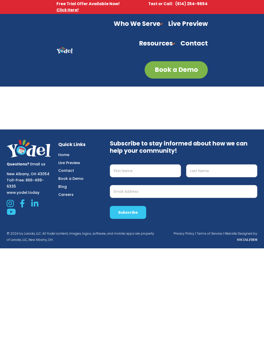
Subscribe (128, 212)
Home (63, 154)
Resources (156, 43)
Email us (37, 164)
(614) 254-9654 (191, 3)
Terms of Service (209, 233)
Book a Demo (71, 178)
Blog (62, 186)
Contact (194, 43)
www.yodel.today (23, 192)
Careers (65, 194)
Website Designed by (241, 233)
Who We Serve (137, 23)
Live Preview (188, 23)
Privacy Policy (184, 233)
